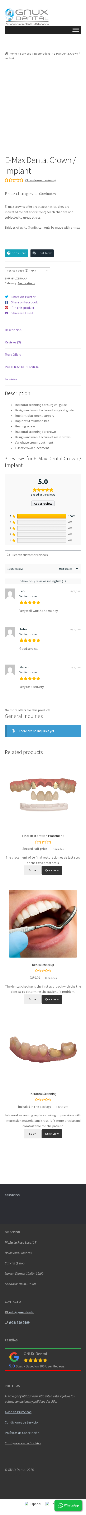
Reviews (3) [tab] (13, 342)
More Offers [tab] (13, 354)
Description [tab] (13, 330)
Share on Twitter (23, 297)
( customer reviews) (40, 180)
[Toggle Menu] (75, 30)
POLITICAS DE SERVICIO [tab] (22, 367)
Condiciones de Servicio (21, 1422)
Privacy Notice (15, 1475)
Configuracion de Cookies (23, 1443)
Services (25, 53)
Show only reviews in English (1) (43, 581)
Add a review (43, 503)
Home (13, 53)
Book (32, 870)
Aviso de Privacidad (18, 1412)
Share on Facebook (24, 302)
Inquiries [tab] (11, 379)
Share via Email (22, 313)
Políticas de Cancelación (22, 1433)
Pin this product (22, 308)
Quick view (52, 870)
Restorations (42, 53)
